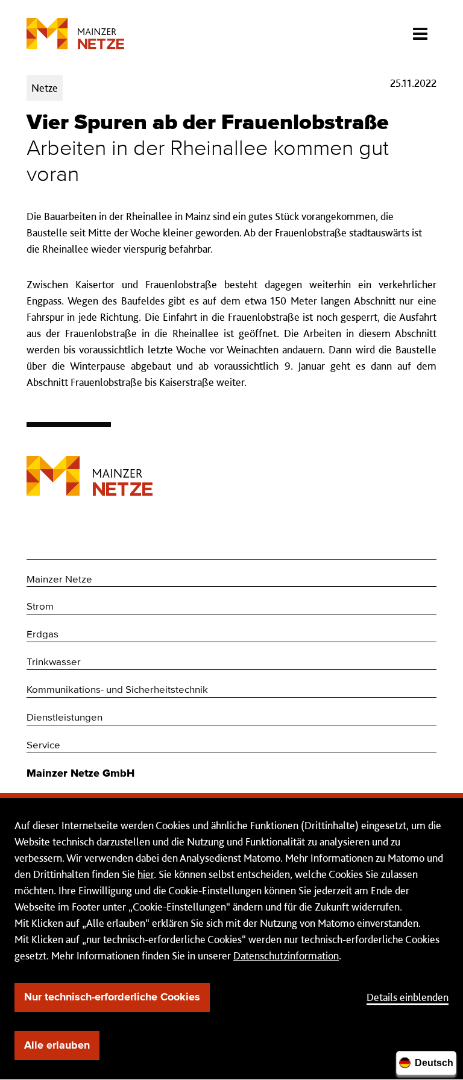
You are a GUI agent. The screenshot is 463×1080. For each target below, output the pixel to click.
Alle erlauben (57, 1045)
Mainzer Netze (59, 580)
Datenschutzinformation (286, 955)
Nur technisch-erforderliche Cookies (112, 997)
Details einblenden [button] (408, 997)
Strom (40, 607)
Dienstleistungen (64, 718)
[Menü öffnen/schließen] (419, 30)
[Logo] (90, 467)
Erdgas (42, 635)
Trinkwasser (54, 662)
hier (145, 874)
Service (43, 746)
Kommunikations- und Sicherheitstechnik (117, 690)
